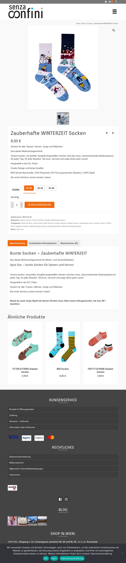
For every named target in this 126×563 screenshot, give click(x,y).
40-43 (40, 188)
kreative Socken (60, 223)
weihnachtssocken (54, 226)
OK (45, 558)
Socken (35, 220)
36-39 (29, 188)
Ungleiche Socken (22, 226)
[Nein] (122, 553)
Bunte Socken (27, 223)
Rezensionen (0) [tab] (69, 243)
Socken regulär (44, 220)
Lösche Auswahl (29, 193)
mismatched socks (86, 223)
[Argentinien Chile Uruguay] (33, 521)
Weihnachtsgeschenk (38, 226)
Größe (16, 189)
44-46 (51, 188)
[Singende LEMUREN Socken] (113, 133)
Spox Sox (20, 229)
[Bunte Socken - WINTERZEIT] (63, 118)
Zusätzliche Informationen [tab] (43, 243)
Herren (28, 220)
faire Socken (48, 223)
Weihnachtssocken (58, 220)
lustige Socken (72, 223)
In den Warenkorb (39, 204)
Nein (54, 558)
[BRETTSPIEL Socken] (106, 133)
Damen (22, 220)
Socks (103, 223)
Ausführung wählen (25, 381)
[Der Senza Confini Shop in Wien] (23, 521)
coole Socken (38, 223)
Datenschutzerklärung (72, 558)
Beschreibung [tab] (17, 243)
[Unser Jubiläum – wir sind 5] (13, 521)
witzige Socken (75, 226)
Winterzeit (65, 226)
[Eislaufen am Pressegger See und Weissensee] (43, 521)
